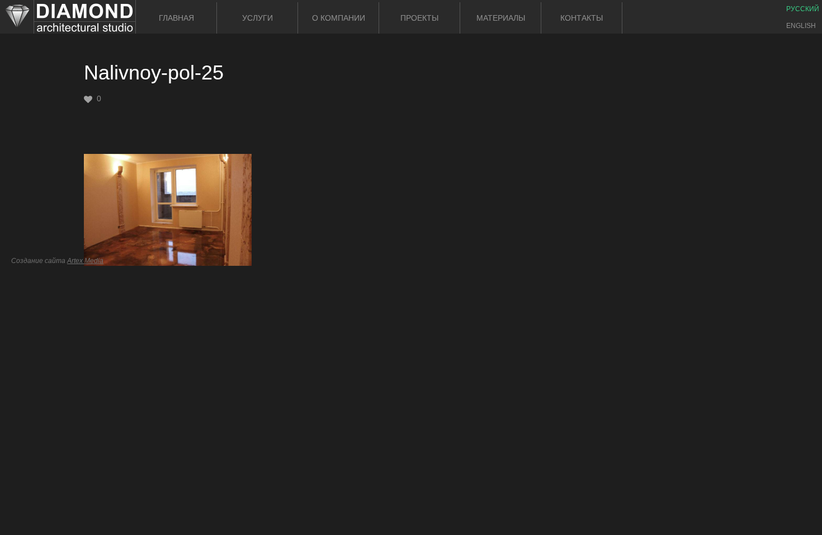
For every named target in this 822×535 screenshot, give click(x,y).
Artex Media (85, 261)
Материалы (500, 17)
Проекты (419, 17)
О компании (338, 17)
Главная (176, 17)
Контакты (581, 17)
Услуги (257, 17)
